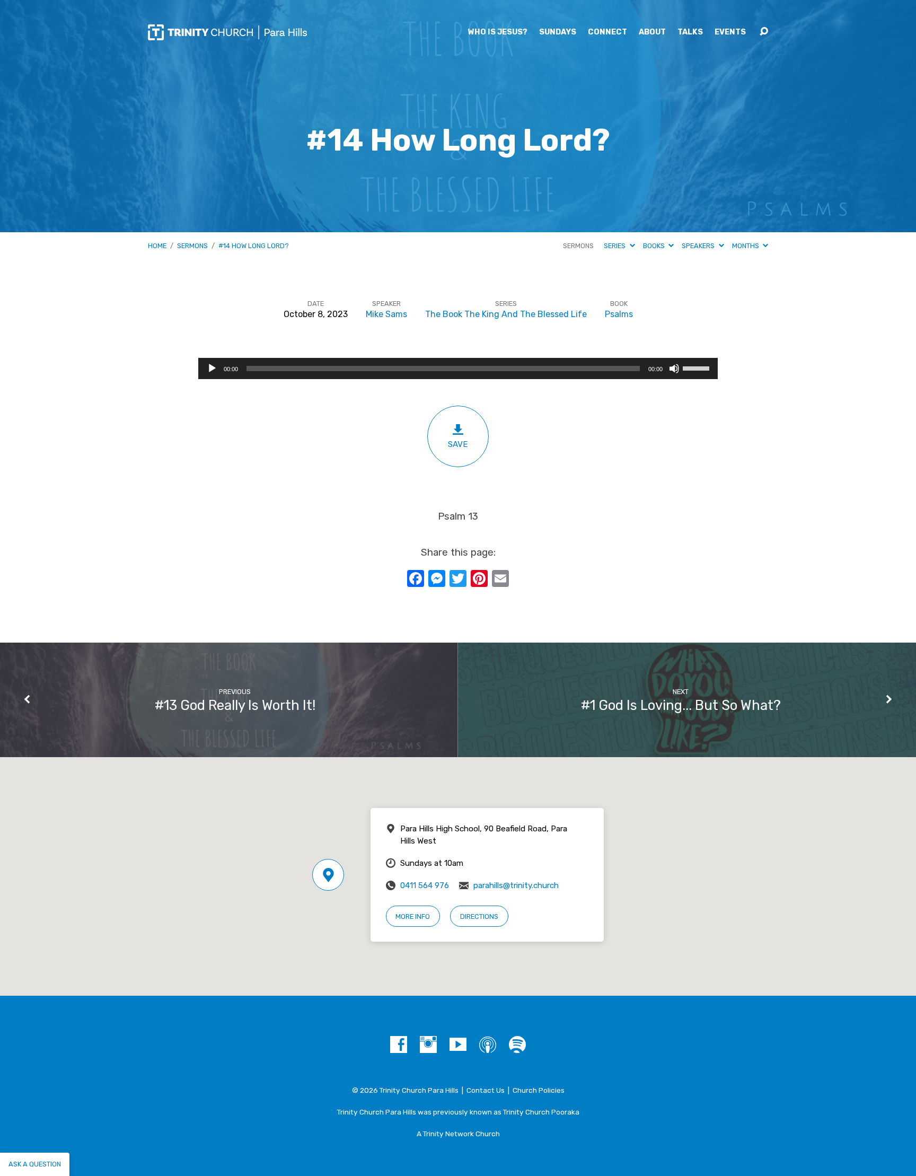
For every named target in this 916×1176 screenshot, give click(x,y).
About (652, 32)
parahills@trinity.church (516, 885)
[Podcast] (487, 1044)
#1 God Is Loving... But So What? (681, 705)
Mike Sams (386, 314)
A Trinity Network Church (458, 1133)
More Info (412, 916)
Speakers (699, 246)
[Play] (212, 368)
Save (458, 444)
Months (746, 246)
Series (615, 246)
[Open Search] (764, 32)
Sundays (557, 32)
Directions (479, 916)
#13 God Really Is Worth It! (235, 705)
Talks (690, 32)
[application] (458, 368)
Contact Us (485, 1090)
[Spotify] (517, 1044)
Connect (607, 32)
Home (157, 246)
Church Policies (539, 1090)
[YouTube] (458, 1044)
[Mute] (674, 368)
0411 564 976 (424, 885)
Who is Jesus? (497, 32)
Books (654, 246)
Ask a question (34, 1164)
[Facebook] (398, 1044)
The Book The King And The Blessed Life (506, 314)
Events (730, 32)
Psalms (619, 314)
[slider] (697, 367)
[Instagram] (428, 1044)
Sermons (192, 246)
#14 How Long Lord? (253, 246)
